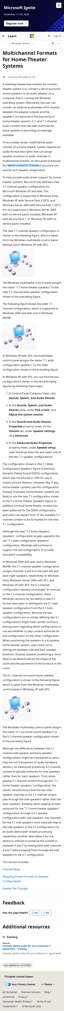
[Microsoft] (32, 36)
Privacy (22, 996)
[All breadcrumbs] (5, 43)
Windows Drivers (20, 43)
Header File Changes (15, 888)
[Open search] (49, 36)
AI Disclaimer (10, 992)
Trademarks (9, 1006)
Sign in (57, 35)
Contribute (8, 996)
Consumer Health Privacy (16, 1001)
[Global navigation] (3, 36)
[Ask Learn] (53, 43)
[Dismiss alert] (58, 5)
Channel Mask (11, 869)
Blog (46, 992)
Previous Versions (31, 992)
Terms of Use (44, 1001)
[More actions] (58, 43)
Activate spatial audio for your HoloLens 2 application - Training (26, 947)
